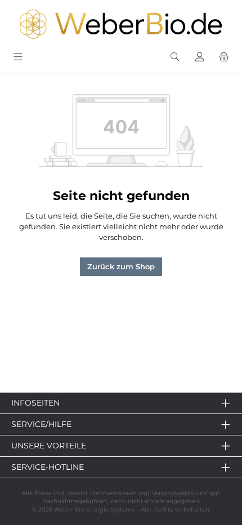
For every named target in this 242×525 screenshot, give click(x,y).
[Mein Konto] (199, 57)
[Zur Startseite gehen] (121, 24)
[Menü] (18, 57)
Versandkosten (173, 493)
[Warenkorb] (224, 57)
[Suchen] (175, 57)
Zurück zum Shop (121, 266)
